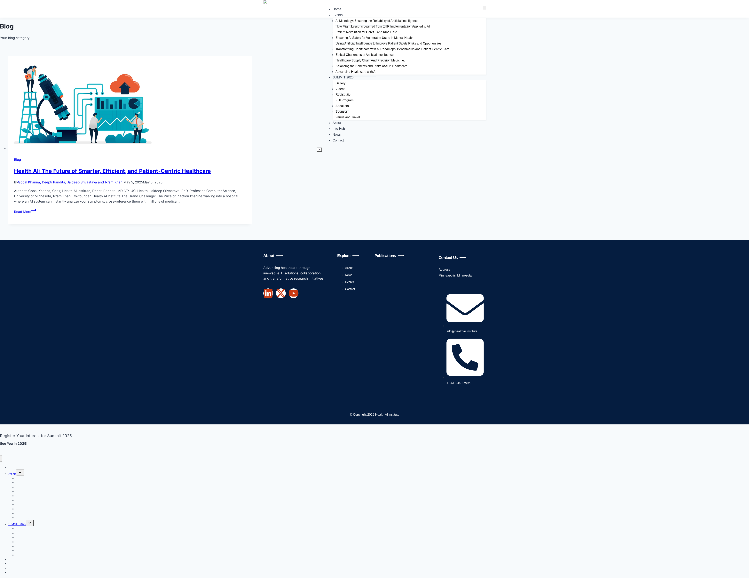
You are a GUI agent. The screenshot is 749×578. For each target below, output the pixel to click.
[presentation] (130, 103)
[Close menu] (1, 458)
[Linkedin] (268, 293)
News (337, 134)
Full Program (344, 100)
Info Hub (339, 129)
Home (337, 9)
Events (338, 15)
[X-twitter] (281, 293)
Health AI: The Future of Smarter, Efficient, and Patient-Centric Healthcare (112, 171)
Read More (25, 212)
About (337, 123)
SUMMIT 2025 (343, 77)
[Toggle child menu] (20, 473)
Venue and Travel (347, 117)
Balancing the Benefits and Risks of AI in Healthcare (371, 66)
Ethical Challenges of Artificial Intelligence (364, 54)
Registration (343, 94)
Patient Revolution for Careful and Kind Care (366, 32)
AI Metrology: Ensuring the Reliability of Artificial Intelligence (376, 20)
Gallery (340, 83)
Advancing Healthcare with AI (355, 71)
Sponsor (341, 111)
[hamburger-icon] (484, 8)
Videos (340, 89)
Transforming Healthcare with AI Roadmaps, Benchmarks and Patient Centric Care (392, 49)
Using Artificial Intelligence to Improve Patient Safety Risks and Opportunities (388, 43)
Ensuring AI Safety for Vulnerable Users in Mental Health (374, 37)
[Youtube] (293, 293)
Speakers (342, 106)
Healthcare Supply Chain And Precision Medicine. (370, 60)
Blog (17, 160)
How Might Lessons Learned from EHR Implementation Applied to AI (382, 26)
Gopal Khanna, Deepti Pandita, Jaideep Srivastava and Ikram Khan (70, 182)
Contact (338, 140)
